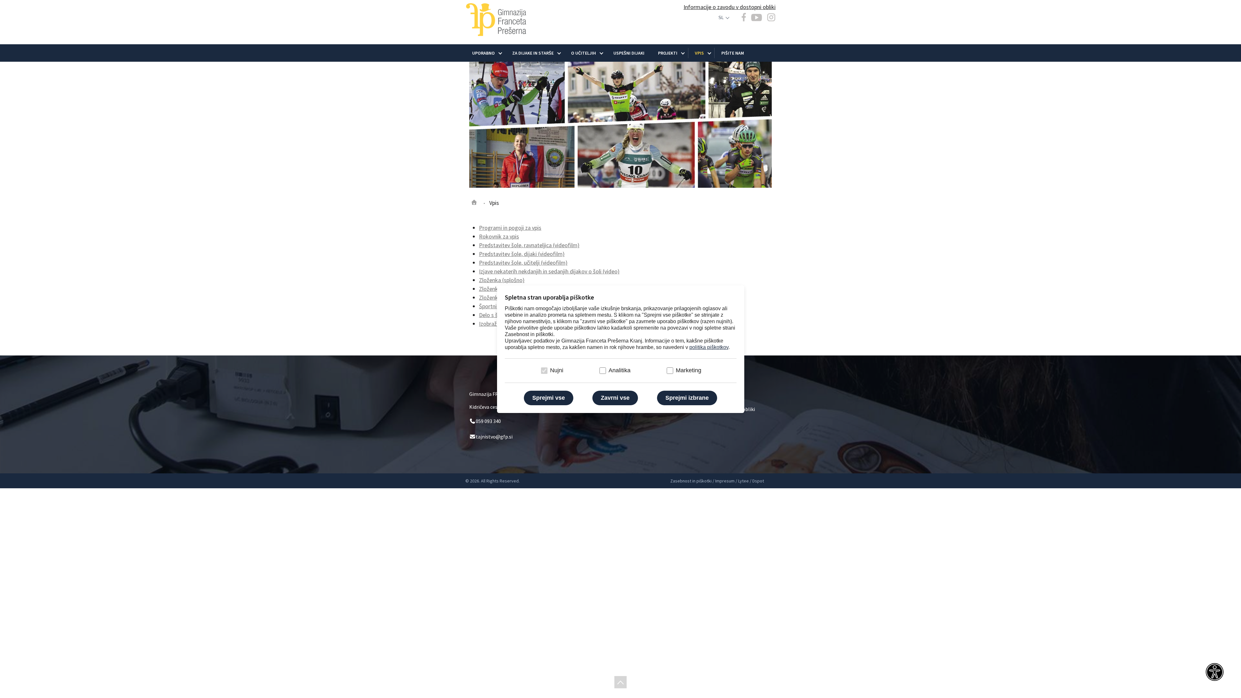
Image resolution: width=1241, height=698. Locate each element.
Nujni (556, 370)
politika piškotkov (708, 347)
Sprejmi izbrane (687, 398)
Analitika (620, 370)
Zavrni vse (615, 398)
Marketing (688, 370)
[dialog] (620, 349)
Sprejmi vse (548, 398)
